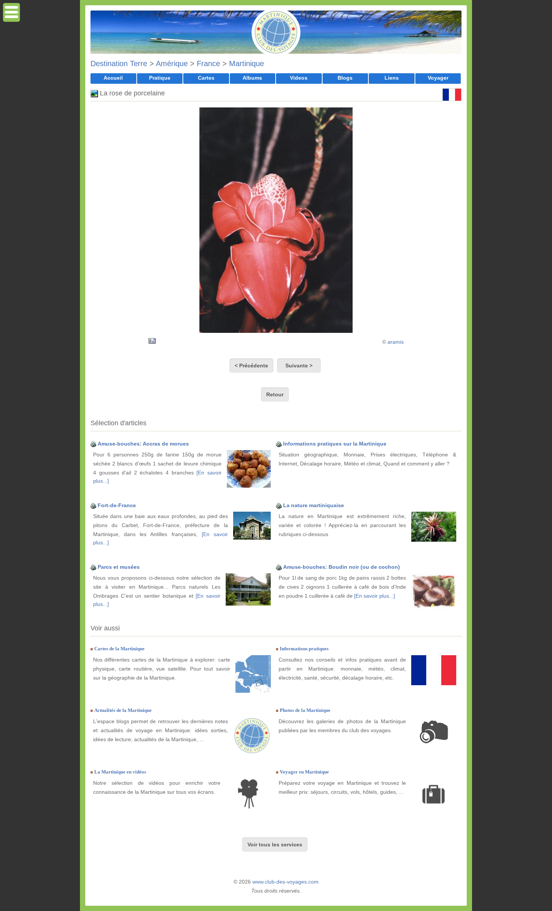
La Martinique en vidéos (120, 772)
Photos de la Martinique (305, 710)
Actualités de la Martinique (123, 710)
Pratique (159, 78)
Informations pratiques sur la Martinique (334, 444)
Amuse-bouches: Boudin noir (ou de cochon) (341, 567)
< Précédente (251, 366)
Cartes (206, 78)
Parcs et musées (119, 567)
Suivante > (298, 366)
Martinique (246, 63)
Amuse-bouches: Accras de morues (143, 444)
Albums (252, 78)
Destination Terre (118, 63)
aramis (396, 342)
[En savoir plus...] (374, 596)
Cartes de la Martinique (119, 648)
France (208, 63)
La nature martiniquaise (313, 505)
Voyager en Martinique (304, 772)
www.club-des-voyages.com (285, 882)
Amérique (172, 63)
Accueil (113, 78)
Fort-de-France (117, 505)
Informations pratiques (304, 648)
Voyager (438, 78)
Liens (392, 78)
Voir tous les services (274, 845)
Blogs (345, 78)
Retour (275, 394)
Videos (299, 78)
